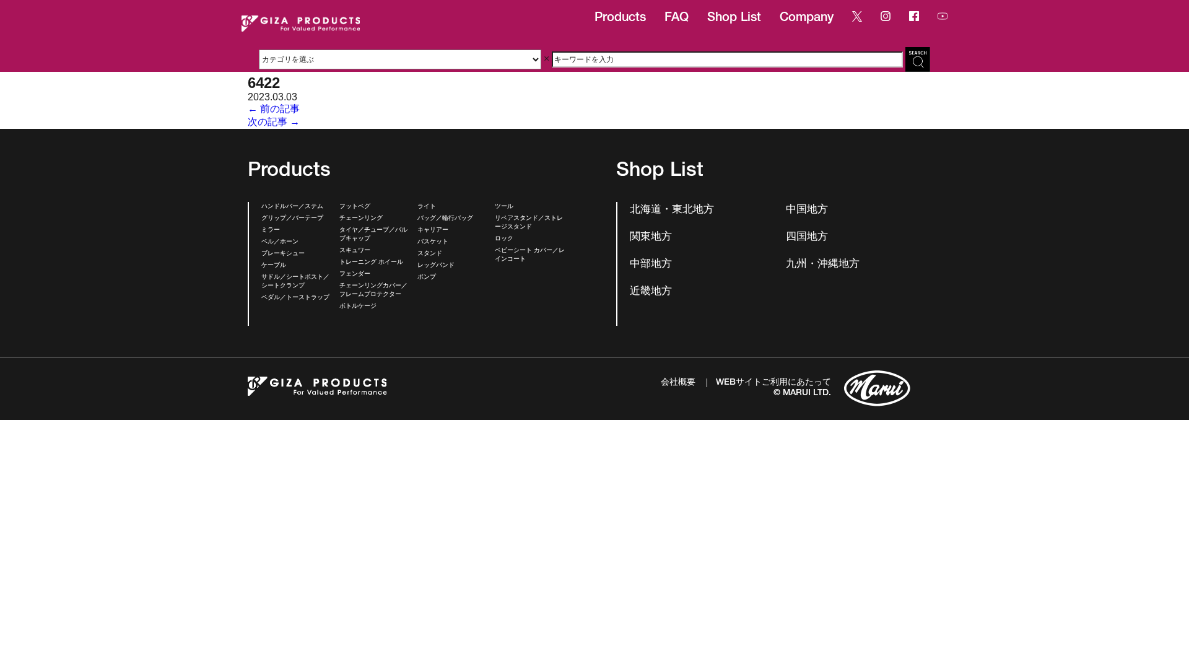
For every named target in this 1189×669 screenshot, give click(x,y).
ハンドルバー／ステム (292, 207)
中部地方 (651, 265)
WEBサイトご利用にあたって (773, 382)
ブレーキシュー (283, 254)
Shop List (734, 18)
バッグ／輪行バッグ (445, 219)
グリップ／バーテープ (292, 219)
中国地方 (807, 210)
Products (620, 18)
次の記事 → (274, 121)
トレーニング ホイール (371, 263)
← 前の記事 (274, 108)
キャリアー (432, 230)
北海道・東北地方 (672, 210)
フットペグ (354, 207)
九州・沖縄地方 (823, 265)
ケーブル (273, 266)
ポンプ (426, 277)
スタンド (429, 254)
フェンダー (354, 274)
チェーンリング (361, 219)
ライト (426, 207)
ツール (504, 207)
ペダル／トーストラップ (295, 298)
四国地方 (807, 237)
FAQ (676, 18)
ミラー (270, 230)
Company (807, 18)
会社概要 (678, 382)
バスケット (432, 242)
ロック (504, 239)
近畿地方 (651, 292)
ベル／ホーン (279, 242)
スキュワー (354, 251)
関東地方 (651, 237)
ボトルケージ (358, 307)
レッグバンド (436, 266)
